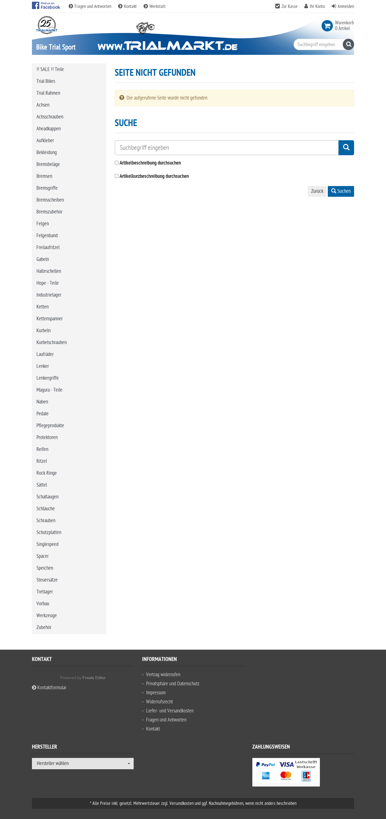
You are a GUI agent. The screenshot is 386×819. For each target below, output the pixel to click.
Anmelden (346, 6)
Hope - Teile (47, 283)
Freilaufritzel (48, 247)
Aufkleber (45, 141)
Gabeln (42, 259)
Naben (42, 402)
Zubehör (43, 627)
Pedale (42, 414)
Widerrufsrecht (159, 702)
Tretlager (44, 592)
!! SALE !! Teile (50, 69)
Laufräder (45, 354)
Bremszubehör (49, 212)
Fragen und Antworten (92, 6)
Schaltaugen (47, 497)
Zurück (317, 191)
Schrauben (45, 521)
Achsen (42, 105)
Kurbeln (43, 331)
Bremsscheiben (50, 200)
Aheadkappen (48, 129)
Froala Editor (94, 677)
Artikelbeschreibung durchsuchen (150, 163)
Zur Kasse (289, 6)
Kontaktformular (51, 688)
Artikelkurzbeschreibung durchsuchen (154, 176)
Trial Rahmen (48, 93)
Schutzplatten (48, 532)
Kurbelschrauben (51, 342)
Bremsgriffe (47, 188)
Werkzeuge (46, 616)
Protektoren (47, 437)
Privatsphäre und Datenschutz (172, 684)
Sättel (41, 485)
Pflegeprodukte (50, 426)
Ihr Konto (317, 6)
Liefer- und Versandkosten (170, 711)
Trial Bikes (45, 81)
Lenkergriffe (47, 378)
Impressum (156, 693)
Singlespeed (47, 544)
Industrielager (48, 295)
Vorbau (42, 604)
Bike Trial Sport (55, 47)
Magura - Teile (49, 390)
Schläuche (45, 509)
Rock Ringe (46, 473)
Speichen (44, 568)
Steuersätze (47, 580)
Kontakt (130, 6)
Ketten (42, 307)
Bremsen (44, 176)
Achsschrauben (49, 117)
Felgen (42, 224)
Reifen (42, 449)
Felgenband (47, 236)
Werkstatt (157, 6)
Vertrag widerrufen (163, 675)
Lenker (42, 366)
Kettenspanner (49, 319)
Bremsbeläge (48, 164)
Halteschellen (48, 271)
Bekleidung (46, 152)
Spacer (42, 556)
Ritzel (41, 461)
